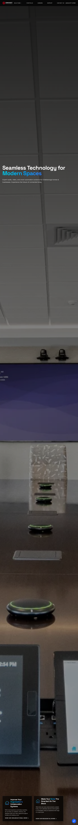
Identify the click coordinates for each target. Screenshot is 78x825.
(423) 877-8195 (71, 3)
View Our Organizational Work (17, 818)
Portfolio (30, 3)
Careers (40, 3)
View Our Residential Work (46, 818)
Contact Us (60, 3)
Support (49, 3)
